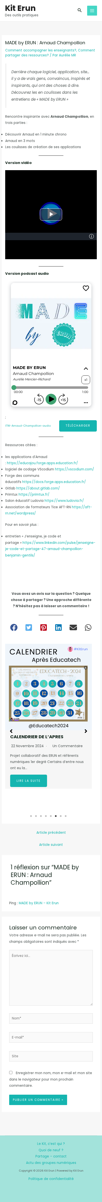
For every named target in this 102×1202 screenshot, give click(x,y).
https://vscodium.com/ (74, 469)
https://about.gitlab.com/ (38, 488)
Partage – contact (51, 1156)
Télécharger (78, 426)
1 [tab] (31, 816)
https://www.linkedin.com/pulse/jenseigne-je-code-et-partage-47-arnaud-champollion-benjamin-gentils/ (50, 549)
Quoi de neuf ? (51, 1150)
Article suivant (51, 844)
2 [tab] (36, 816)
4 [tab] (46, 816)
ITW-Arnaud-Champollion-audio (28, 426)
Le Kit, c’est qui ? (51, 1143)
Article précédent (51, 832)
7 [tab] (60, 816)
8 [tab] (65, 816)
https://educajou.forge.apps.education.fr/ (42, 463)
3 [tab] (41, 816)
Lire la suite (29, 781)
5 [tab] (51, 816)
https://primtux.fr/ (34, 494)
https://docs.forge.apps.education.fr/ (54, 482)
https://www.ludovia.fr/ (64, 500)
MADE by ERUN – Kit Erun (39, 903)
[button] (79, 10)
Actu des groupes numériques (51, 1162)
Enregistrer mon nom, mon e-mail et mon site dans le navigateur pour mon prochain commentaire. (50, 1079)
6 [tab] (55, 816)
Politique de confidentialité (51, 1179)
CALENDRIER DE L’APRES (36, 737)
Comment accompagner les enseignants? (40, 50)
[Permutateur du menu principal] (92, 11)
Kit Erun (20, 8)
